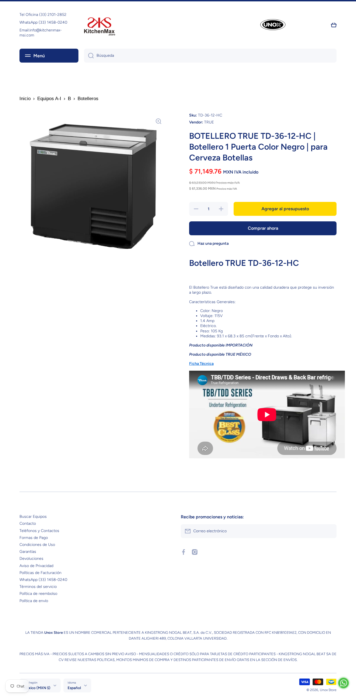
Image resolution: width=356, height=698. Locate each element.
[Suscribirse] (330, 531)
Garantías (27, 551)
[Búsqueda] (89, 56)
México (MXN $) (37, 687)
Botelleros (88, 98)
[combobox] (210, 56)
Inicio (25, 98)
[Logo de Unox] (273, 25)
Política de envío (33, 600)
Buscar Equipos (33, 516)
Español (74, 687)
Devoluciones (31, 558)
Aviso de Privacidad (36, 565)
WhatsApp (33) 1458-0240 (43, 579)
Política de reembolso (38, 593)
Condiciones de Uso (37, 544)
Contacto (27, 523)
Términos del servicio (38, 586)
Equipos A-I (49, 98)
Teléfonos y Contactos (39, 530)
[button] (334, 25)
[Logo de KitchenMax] (99, 25)
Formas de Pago (33, 537)
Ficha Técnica (201, 363)
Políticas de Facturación (40, 572)
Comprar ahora (263, 228)
